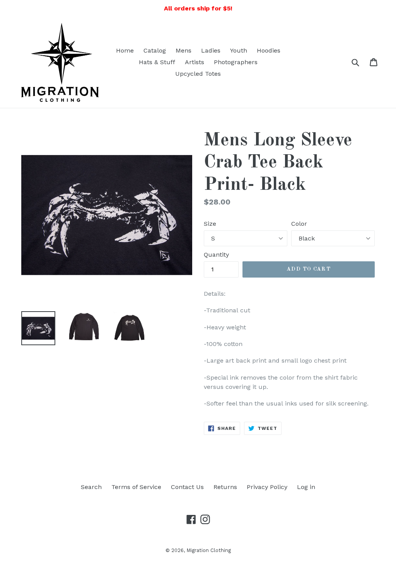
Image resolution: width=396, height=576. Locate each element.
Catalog (154, 50)
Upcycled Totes (198, 73)
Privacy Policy (267, 487)
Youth (238, 50)
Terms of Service (136, 487)
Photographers (236, 62)
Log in (306, 487)
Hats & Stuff (157, 62)
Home (125, 50)
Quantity (216, 254)
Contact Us (187, 487)
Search (91, 487)
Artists (194, 62)
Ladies (210, 50)
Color (299, 223)
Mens (183, 50)
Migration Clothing (208, 550)
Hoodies (268, 50)
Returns (225, 487)
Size (210, 223)
